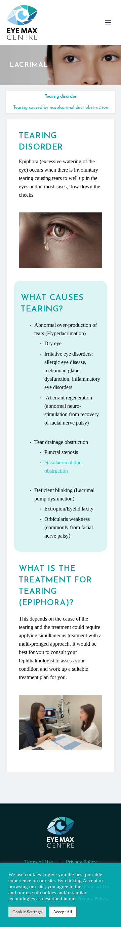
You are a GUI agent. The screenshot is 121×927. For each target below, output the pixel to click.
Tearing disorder (61, 96)
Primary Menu (108, 22)
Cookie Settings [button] (27, 911)
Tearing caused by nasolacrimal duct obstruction (60, 107)
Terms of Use (38, 862)
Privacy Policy (81, 862)
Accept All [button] (62, 911)
